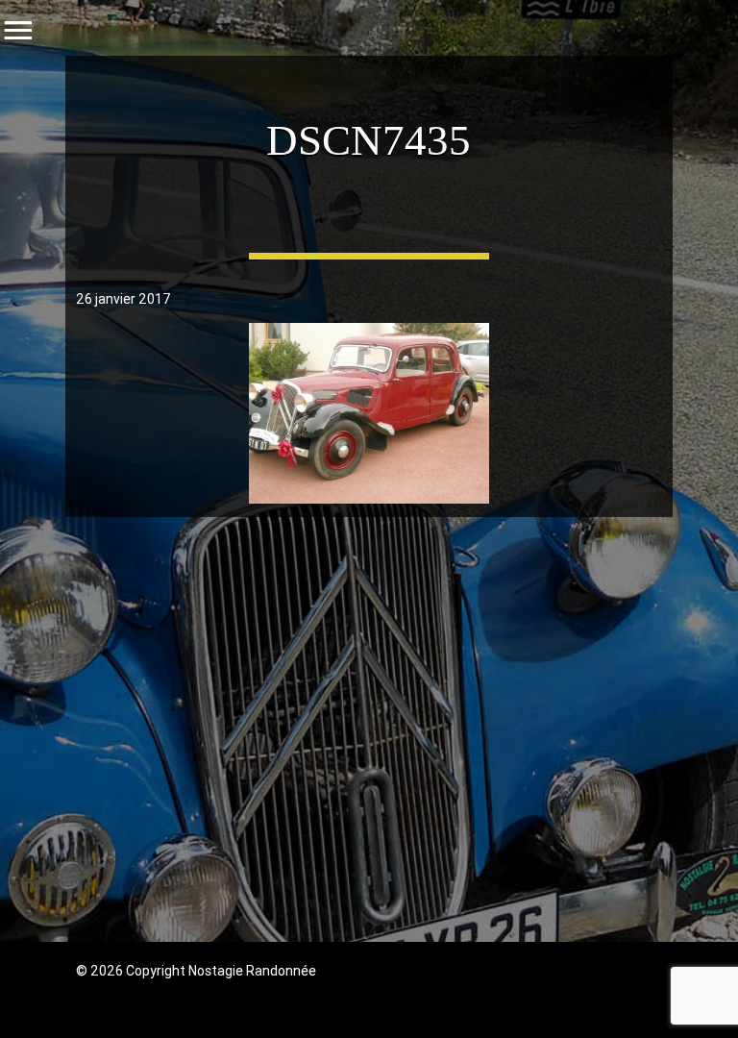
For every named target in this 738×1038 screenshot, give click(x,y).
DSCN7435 (368, 140)
